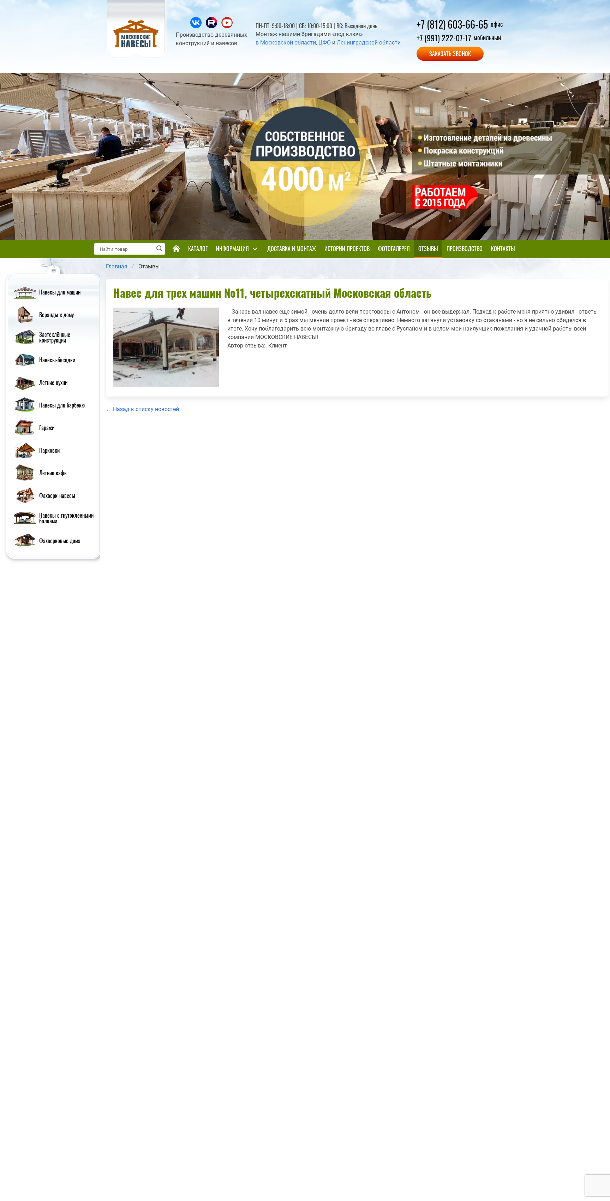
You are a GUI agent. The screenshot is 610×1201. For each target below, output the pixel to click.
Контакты (503, 248)
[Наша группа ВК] (196, 26)
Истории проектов (347, 248)
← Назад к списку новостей (142, 409)
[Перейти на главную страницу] (137, 57)
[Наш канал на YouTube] (227, 26)
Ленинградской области (369, 42)
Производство (465, 248)
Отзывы (428, 248)
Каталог (198, 248)
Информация (232, 248)
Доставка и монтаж (291, 248)
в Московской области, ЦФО (293, 42)
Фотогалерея (394, 248)
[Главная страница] (176, 249)
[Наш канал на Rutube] (212, 26)
